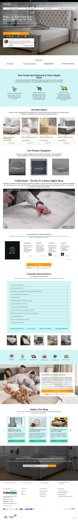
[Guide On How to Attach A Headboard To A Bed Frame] (16, 422)
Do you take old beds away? (17, 316)
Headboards (30, 4)
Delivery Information (44, 491)
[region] (47, 249)
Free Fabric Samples (53, 4)
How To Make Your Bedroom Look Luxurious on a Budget (58, 430)
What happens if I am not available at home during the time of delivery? (26, 291)
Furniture (45, 4)
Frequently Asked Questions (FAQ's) (65, 496)
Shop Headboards (39, 168)
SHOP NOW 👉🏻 (16, 33)
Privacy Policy (42, 496)
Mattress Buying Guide (62, 492)
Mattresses (22, 4)
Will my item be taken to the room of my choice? (21, 300)
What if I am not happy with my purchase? (20, 319)
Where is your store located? (17, 285)
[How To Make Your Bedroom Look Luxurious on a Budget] (59, 422)
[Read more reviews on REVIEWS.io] (12, 253)
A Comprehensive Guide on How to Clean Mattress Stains (37, 430)
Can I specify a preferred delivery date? (19, 307)
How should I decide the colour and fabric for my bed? (22, 310)
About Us (23, 491)
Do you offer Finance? (15, 297)
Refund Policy (42, 492)
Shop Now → (39, 265)
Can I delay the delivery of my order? (19, 303)
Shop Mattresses (60, 168)
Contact (23, 494)
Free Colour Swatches (62, 491)
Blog (60, 4)
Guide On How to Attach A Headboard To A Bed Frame (14, 430)
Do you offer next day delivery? (17, 322)
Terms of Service (43, 494)
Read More (16, 441)
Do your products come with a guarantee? (20, 294)
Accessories (38, 4)
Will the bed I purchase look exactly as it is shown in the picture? (25, 313)
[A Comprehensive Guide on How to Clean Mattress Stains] (37, 422)
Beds (18, 4)
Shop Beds (17, 168)
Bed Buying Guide (61, 494)
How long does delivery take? (17, 288)
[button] (21, 249)
